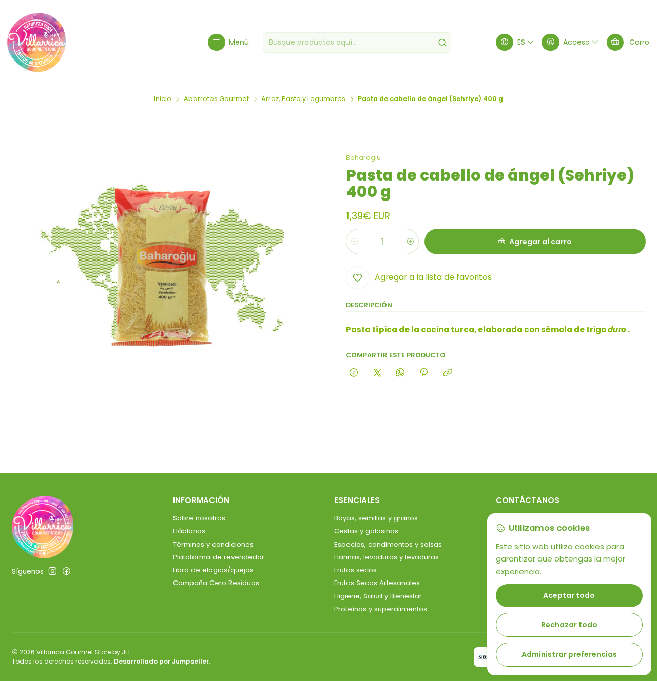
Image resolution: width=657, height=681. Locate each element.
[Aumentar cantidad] (410, 241)
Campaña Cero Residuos (216, 583)
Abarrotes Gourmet (216, 99)
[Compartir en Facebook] (354, 373)
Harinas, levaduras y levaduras (386, 557)
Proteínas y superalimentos (380, 609)
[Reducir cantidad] (354, 241)
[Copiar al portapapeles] (447, 373)
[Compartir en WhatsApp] (400, 373)
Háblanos (189, 531)
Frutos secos (355, 570)
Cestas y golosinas (366, 531)
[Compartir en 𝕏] (377, 373)
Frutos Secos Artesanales (377, 583)
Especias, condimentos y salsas (388, 544)
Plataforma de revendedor (218, 557)
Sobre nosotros (199, 518)
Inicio (162, 99)
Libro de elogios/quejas (213, 570)
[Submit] (442, 42)
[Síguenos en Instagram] (52, 571)
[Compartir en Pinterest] (424, 373)
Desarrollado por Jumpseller (161, 661)
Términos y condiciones (213, 544)
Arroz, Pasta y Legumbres (303, 99)
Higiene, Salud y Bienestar (378, 596)
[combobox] (357, 42)
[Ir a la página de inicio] (36, 42)
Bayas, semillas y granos (376, 518)
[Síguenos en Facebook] (66, 571)
